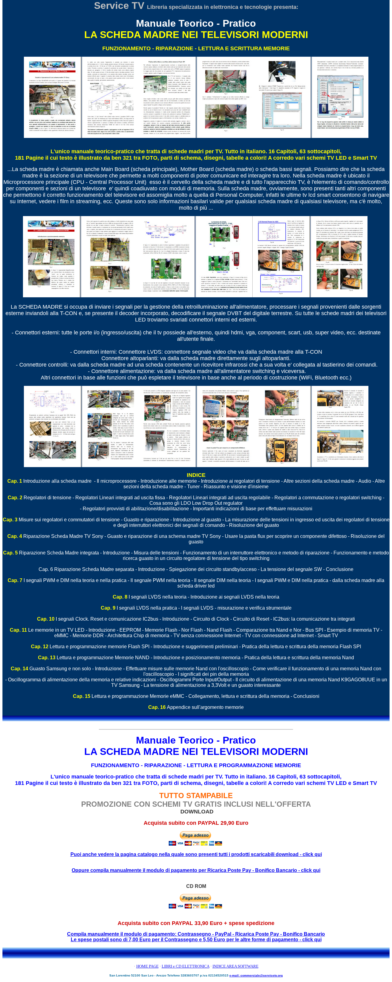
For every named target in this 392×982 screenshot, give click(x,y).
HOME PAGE (147, 966)
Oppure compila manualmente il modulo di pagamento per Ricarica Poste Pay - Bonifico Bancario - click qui (196, 870)
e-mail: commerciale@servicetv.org (256, 975)
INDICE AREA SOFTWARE (235, 966)
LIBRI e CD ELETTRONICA (185, 966)
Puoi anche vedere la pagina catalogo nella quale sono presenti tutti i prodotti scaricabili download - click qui (196, 854)
